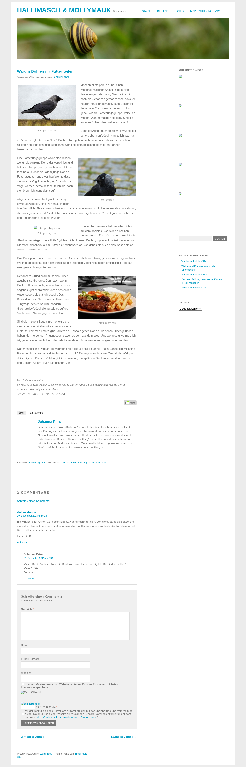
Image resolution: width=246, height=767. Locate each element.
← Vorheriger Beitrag (30, 736)
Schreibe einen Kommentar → (35, 500)
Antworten (22, 542)
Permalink (101, 462)
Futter (73, 462)
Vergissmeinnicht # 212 (194, 287)
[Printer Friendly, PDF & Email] (130, 402)
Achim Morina (26, 512)
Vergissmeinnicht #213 (194, 274)
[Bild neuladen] (31, 703)
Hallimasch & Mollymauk (64, 10)
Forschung (34, 462)
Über (21, 412)
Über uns (161, 11)
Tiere (43, 462)
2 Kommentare (61, 77)
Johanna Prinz (50, 421)
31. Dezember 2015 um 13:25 (39, 558)
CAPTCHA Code (46, 707)
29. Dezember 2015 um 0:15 (32, 516)
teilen (91, 462)
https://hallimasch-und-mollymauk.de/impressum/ (66, 716)
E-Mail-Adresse (30, 658)
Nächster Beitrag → (124, 736)
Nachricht (27, 609)
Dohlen (65, 462)
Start (146, 11)
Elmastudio (81, 753)
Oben (20, 757)
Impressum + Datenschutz (207, 11)
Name (24, 645)
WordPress (46, 753)
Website (26, 672)
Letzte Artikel (36, 412)
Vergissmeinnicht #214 (194, 261)
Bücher (179, 11)
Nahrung (82, 462)
